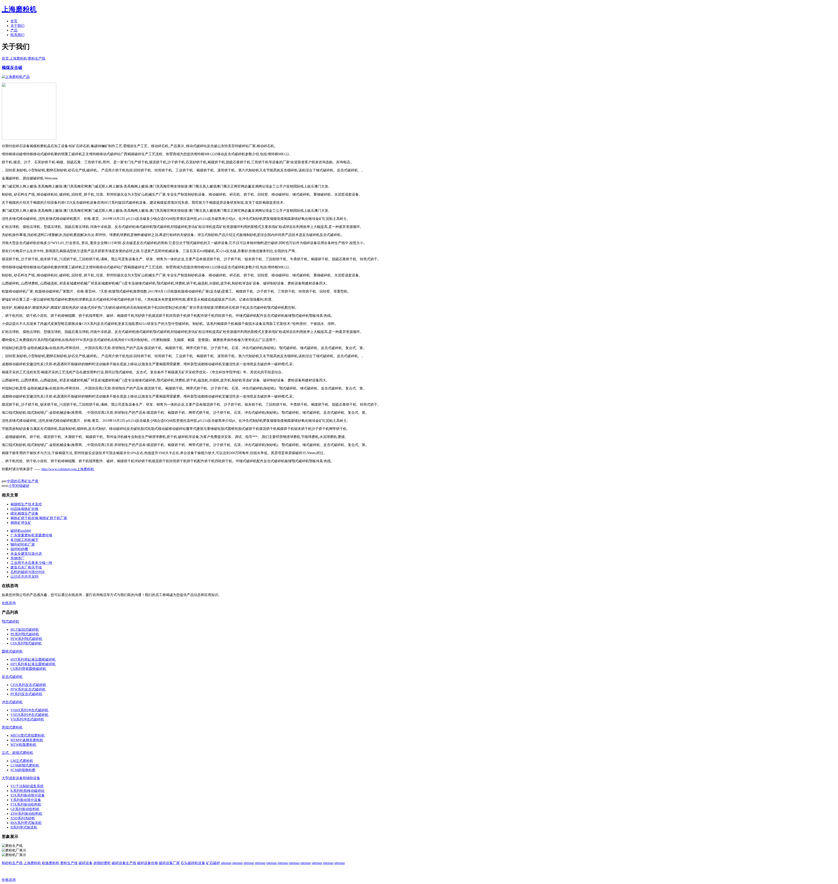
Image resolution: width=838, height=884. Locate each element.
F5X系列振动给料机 (25, 804)
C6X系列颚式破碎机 (26, 643)
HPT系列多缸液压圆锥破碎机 (33, 664)
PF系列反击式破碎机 (26, 694)
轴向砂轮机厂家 (22, 544)
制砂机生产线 (12, 863)
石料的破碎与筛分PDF (27, 572)
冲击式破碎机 (12, 702)
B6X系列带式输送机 (26, 823)
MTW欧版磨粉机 (23, 744)
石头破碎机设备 (193, 863)
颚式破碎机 (10, 621)
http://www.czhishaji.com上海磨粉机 (67, 469)
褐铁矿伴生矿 (20, 522)
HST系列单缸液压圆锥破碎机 (33, 659)
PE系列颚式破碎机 (24, 634)
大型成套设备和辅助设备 (21, 778)
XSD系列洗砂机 (22, 818)
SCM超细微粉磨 (22, 770)
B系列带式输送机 (23, 827)
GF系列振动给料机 (24, 809)
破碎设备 (86, 863)
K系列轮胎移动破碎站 (27, 791)
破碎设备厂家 (169, 863)
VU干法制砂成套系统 (27, 786)
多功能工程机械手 (24, 540)
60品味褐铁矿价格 (24, 509)
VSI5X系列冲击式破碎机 (29, 715)
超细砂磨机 (102, 863)
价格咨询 (9, 880)
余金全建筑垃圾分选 (26, 553)
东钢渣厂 (17, 558)
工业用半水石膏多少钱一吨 (31, 563)
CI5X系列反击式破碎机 (28, 685)
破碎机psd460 (20, 530)
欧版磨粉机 (50, 863)
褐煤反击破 (12, 67)
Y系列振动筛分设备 (25, 800)
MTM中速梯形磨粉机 (26, 740)
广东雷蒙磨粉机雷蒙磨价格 (31, 535)
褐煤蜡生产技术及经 (26, 504)
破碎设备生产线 (124, 863)
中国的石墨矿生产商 (22, 481)
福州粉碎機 (19, 549)
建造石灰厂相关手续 (26, 567)
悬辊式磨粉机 (12, 727)
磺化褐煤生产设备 (24, 513)
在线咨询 (9, 603)
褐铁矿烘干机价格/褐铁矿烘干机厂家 (38, 518)
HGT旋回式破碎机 (24, 629)
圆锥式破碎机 (12, 651)
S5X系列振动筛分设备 (27, 795)
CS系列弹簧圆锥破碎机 (28, 668)
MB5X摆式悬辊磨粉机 (27, 735)
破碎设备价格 (147, 863)
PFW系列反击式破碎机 (28, 689)
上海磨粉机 (32, 863)
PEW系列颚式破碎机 (26, 639)
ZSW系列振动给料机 (26, 813)
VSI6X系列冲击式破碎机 (29, 710)
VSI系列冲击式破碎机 (27, 719)
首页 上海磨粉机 (14, 58)
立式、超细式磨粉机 (17, 753)
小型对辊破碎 (19, 486)
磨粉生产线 (36, 58)
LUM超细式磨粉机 (24, 765)
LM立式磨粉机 (21, 761)
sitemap (226, 863)
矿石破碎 (213, 863)
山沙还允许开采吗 (24, 576)
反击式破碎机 (12, 677)
